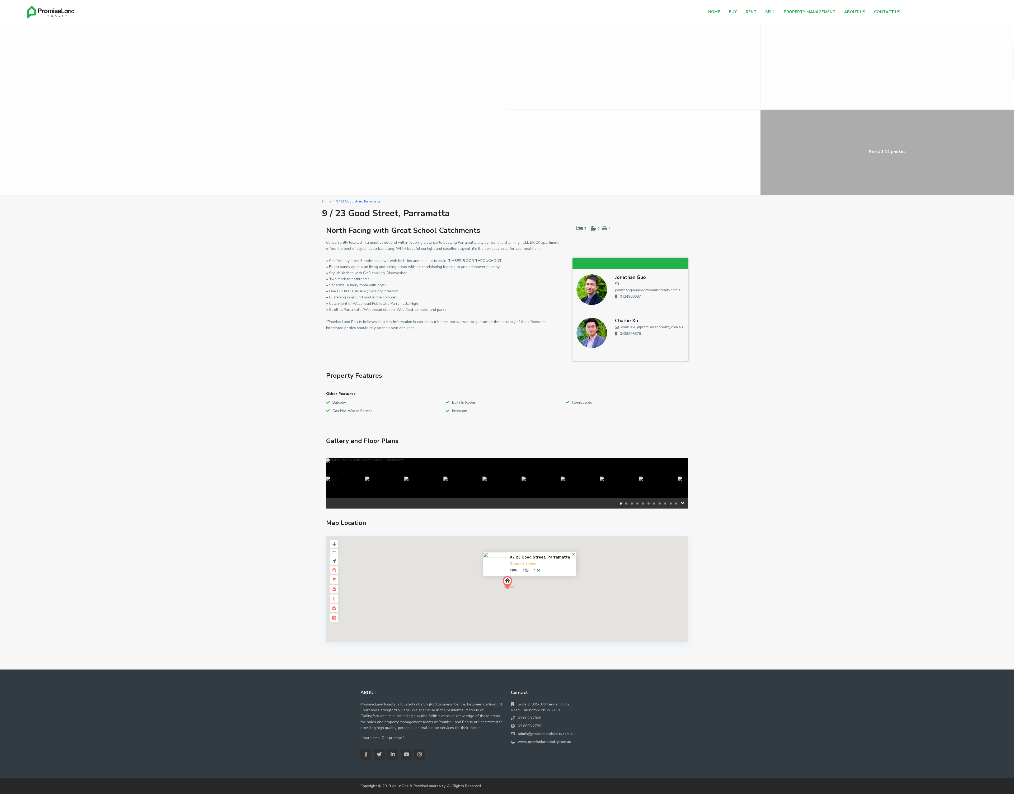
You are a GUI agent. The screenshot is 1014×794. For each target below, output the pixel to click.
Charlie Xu (626, 320)
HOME (714, 12)
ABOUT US (854, 12)
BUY (733, 12)
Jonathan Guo (630, 277)
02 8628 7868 (529, 718)
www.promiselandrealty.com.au (544, 741)
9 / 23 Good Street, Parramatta (540, 557)
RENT (751, 12)
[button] (508, 582)
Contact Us (887, 12)
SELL (770, 12)
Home (326, 201)
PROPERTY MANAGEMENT (809, 12)
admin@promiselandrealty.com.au (546, 733)
